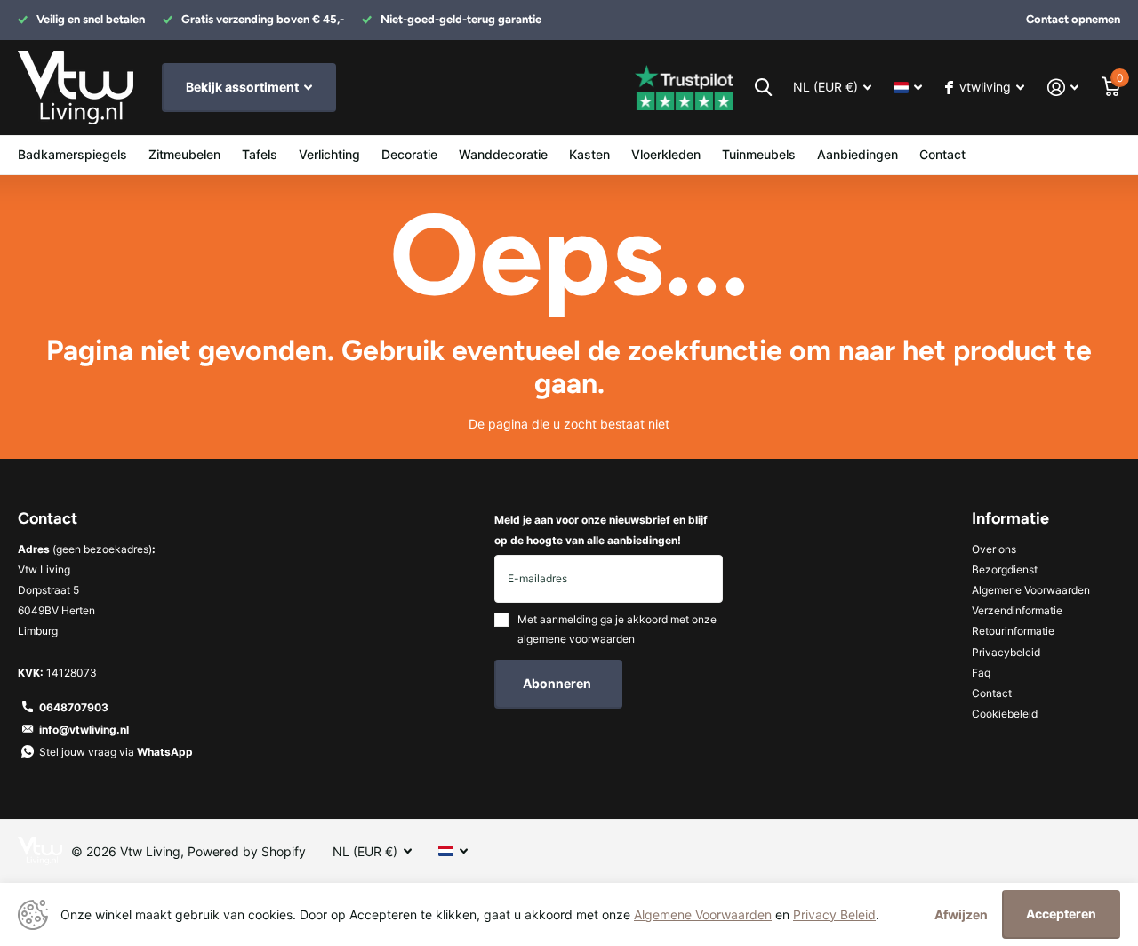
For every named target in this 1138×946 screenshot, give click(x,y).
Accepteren (1061, 913)
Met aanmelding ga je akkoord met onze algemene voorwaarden (617, 629)
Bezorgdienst (1005, 569)
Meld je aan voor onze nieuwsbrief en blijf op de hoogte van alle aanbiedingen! (601, 530)
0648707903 (73, 707)
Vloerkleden (666, 154)
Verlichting (329, 154)
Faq (981, 672)
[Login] (1062, 88)
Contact (942, 154)
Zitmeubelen (184, 154)
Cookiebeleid (1005, 713)
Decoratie (409, 154)
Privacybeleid (1006, 652)
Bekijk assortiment (243, 86)
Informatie (1010, 518)
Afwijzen (961, 914)
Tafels (259, 154)
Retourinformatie (1013, 630)
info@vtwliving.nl (84, 729)
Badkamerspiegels (72, 154)
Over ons (994, 549)
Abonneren (558, 683)
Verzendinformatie (1017, 610)
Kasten (589, 154)
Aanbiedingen (857, 154)
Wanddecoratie (503, 154)
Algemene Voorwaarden (1031, 590)
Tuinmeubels (759, 154)
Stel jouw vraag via (116, 751)
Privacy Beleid (834, 914)
